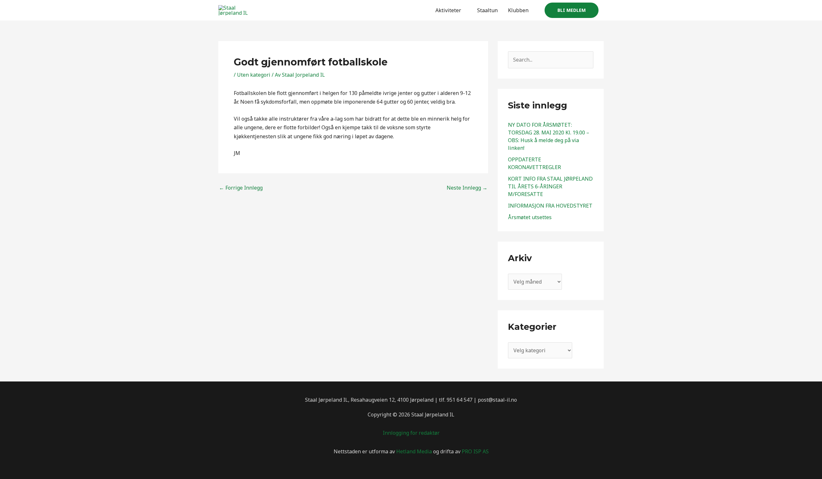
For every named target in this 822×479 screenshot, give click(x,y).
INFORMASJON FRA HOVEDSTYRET (550, 205)
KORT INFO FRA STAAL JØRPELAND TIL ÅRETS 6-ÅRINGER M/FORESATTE (550, 186)
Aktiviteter (448, 10)
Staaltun (487, 10)
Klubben (518, 10)
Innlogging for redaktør (411, 432)
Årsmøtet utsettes (530, 217)
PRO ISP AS (475, 451)
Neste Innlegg (467, 187)
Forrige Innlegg (241, 187)
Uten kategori (253, 74)
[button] (572, 10)
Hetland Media (414, 451)
